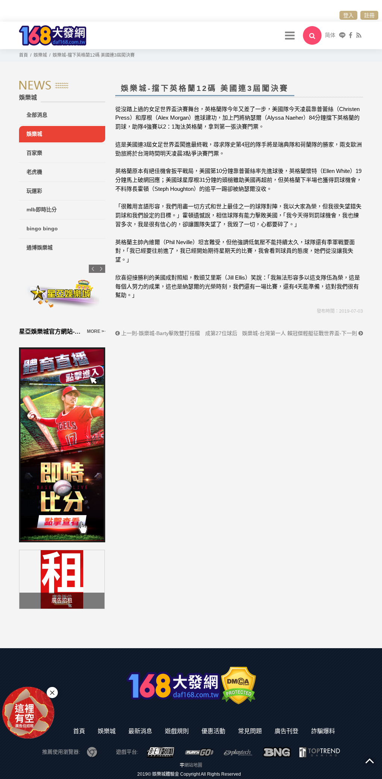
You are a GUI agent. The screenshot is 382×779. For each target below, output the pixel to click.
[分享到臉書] (351, 35)
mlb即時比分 (41, 209)
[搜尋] (312, 35)
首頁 (79, 731)
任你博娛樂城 (54, 331)
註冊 (369, 15)
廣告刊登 (286, 731)
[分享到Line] (342, 35)
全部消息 (36, 115)
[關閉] (52, 692)
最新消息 (140, 731)
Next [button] (101, 269)
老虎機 (34, 172)
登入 (348, 15)
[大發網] (52, 35)
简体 (330, 35)
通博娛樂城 (39, 247)
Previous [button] (93, 269)
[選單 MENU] (290, 35)
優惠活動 (213, 731)
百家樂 (34, 153)
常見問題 (250, 731)
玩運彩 (34, 191)
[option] (79, 300)
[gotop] (370, 760)
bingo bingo (42, 228)
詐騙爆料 (323, 731)
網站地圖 (193, 765)
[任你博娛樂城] (79, 294)
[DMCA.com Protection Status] (238, 685)
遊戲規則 (177, 731)
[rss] (358, 35)
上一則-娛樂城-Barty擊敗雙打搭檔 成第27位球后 (178, 333)
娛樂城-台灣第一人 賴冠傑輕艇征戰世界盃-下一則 (300, 333)
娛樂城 (34, 134)
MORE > (26, 331)
